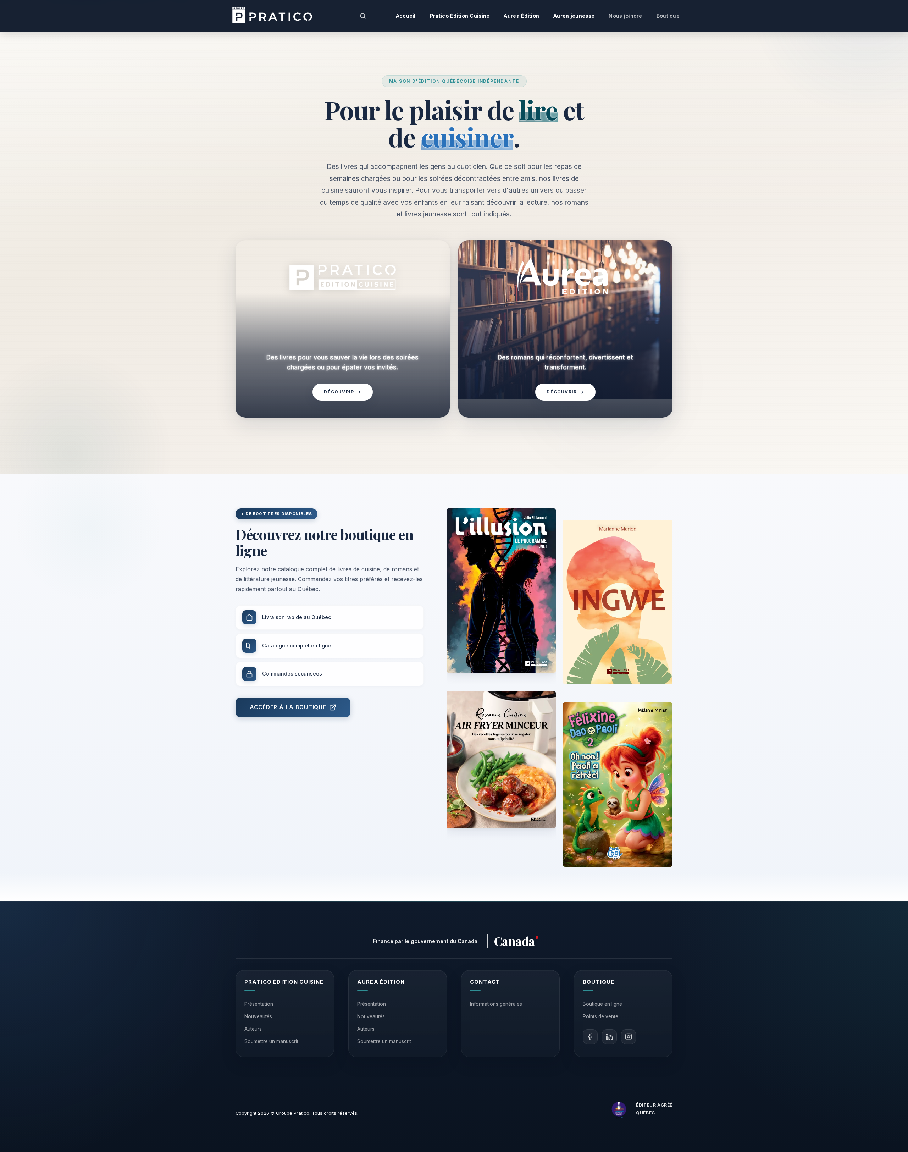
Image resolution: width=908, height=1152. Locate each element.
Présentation (258, 1004)
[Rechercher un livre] (362, 16)
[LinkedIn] (609, 1036)
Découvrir (342, 392)
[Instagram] (628, 1036)
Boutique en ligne (602, 1004)
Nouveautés (258, 1016)
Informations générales (496, 1004)
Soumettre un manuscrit (271, 1041)
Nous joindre (625, 16)
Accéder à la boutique (288, 707)
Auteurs (253, 1029)
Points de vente (600, 1016)
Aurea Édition (521, 16)
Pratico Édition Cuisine (460, 16)
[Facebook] (590, 1036)
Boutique (668, 16)
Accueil (406, 16)
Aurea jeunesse (573, 16)
